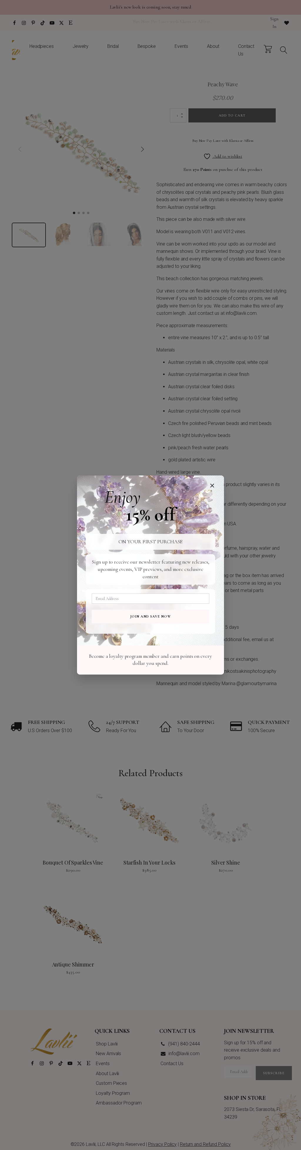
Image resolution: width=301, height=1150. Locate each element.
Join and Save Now (150, 616)
